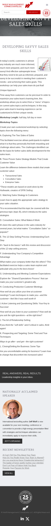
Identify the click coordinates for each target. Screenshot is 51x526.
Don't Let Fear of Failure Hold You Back (19, 465)
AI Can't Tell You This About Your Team (19, 455)
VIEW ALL (9, 473)
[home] (17, 5)
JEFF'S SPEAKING (12, 441)
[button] (47, 5)
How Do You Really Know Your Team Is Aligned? (23, 457)
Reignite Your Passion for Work (16, 468)
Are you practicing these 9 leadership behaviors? (23, 460)
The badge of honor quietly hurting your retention (23, 463)
